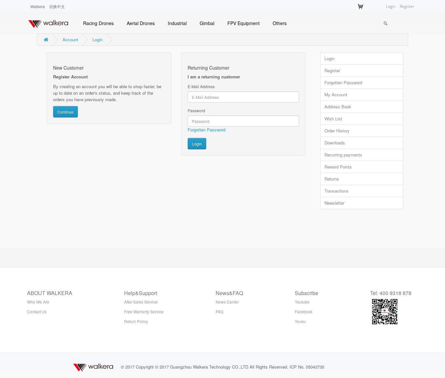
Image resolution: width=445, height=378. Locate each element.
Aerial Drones (141, 23)
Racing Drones (98, 23)
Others (280, 23)
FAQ (219, 311)
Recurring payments (343, 155)
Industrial (177, 23)
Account (70, 39)
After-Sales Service (141, 301)
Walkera (37, 6)
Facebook (303, 311)
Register (407, 6)
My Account (335, 94)
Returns (331, 179)
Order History (337, 131)
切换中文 (57, 6)
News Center (227, 301)
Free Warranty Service (144, 311)
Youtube (302, 301)
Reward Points (338, 167)
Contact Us (37, 311)
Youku (300, 321)
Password (196, 110)
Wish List (333, 118)
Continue (65, 112)
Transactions (336, 191)
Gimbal (207, 23)
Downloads (334, 143)
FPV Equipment (243, 23)
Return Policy (136, 321)
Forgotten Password (206, 130)
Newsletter (334, 203)
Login (390, 6)
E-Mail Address (201, 86)
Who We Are (38, 301)
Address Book (337, 106)
